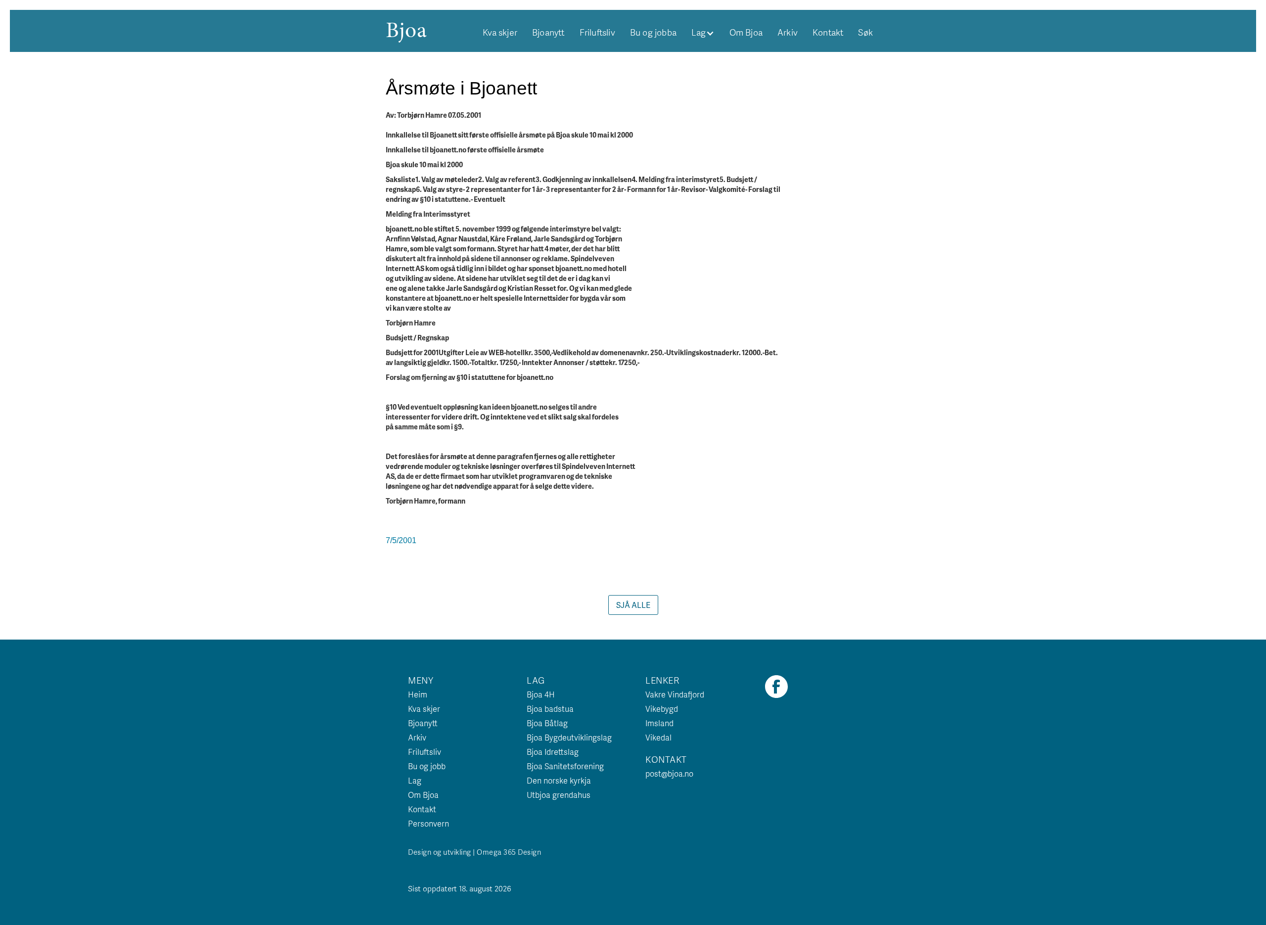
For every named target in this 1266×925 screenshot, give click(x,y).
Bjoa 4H (541, 694)
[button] (703, 32)
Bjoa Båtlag (547, 723)
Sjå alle (633, 604)
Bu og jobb (427, 766)
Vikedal (658, 737)
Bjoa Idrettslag (553, 751)
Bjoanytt (548, 32)
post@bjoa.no (669, 773)
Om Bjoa (746, 32)
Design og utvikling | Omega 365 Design (474, 852)
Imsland (659, 723)
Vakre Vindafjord (674, 694)
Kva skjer (500, 32)
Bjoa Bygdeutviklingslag (569, 737)
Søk (865, 32)
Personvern (428, 823)
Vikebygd (661, 708)
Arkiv (787, 32)
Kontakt (828, 32)
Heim (417, 694)
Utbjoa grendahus (558, 794)
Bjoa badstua (550, 708)
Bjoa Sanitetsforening (565, 766)
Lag (414, 780)
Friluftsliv (597, 32)
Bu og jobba (653, 32)
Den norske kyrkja (559, 780)
